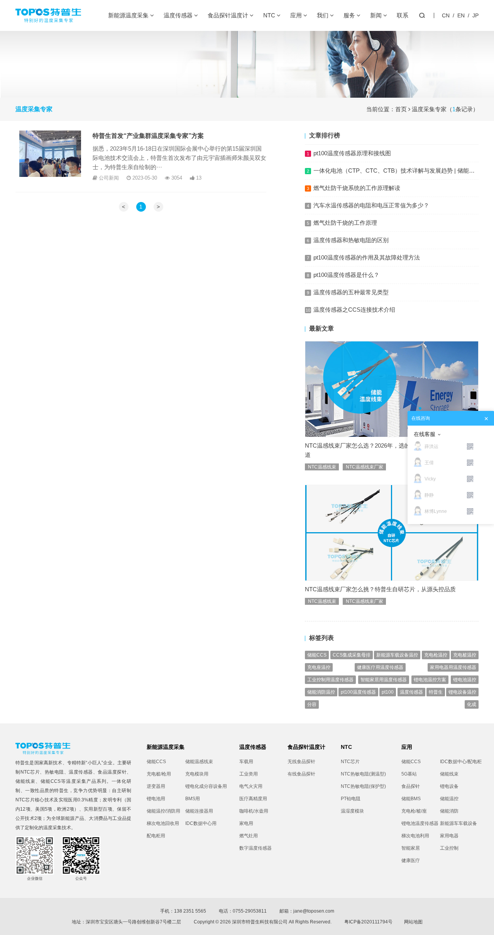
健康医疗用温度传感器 (380, 667)
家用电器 (449, 835)
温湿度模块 (352, 811)
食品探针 (410, 786)
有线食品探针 (301, 774)
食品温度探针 (112, 772)
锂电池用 (156, 798)
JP (475, 15)
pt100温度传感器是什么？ (346, 275)
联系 (402, 15)
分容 (311, 704)
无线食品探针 (301, 761)
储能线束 (25, 781)
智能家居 (410, 848)
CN (446, 15)
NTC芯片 (30, 772)
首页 (401, 109)
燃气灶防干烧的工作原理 (345, 222)
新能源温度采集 (129, 15)
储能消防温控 (321, 692)
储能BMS (411, 798)
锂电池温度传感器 (419, 823)
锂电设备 (449, 786)
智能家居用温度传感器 (383, 679)
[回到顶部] (484, 925)
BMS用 (192, 798)
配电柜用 (156, 835)
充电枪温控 (435, 655)
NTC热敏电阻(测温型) (363, 774)
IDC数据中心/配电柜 (459, 761)
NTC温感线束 (322, 467)
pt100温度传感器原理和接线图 (352, 153)
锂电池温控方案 (430, 679)
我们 (323, 15)
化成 (471, 704)
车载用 (246, 761)
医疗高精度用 (253, 798)
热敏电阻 (54, 772)
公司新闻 (109, 178)
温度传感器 (179, 15)
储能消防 (449, 811)
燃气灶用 (248, 835)
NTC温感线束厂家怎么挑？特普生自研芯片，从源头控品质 (380, 589)
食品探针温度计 (229, 15)
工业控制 (449, 848)
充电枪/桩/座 (414, 811)
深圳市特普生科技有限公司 (260, 922)
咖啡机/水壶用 (253, 811)
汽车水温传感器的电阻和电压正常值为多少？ (371, 205)
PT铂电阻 (350, 798)
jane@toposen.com (313, 911)
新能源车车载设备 (458, 823)
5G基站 (409, 774)
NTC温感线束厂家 (364, 467)
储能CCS (317, 655)
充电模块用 (196, 774)
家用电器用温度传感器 (453, 667)
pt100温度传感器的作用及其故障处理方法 (366, 257)
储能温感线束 (199, 761)
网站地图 (413, 922)
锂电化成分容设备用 (204, 786)
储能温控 (449, 798)
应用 (296, 15)
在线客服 (424, 434)
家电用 (246, 823)
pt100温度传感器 (358, 692)
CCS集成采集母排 (351, 655)
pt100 (388, 692)
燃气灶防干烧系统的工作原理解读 (356, 188)
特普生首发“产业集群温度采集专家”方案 (148, 135)
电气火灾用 (250, 786)
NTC (270, 15)
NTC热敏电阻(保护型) (363, 786)
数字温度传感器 (255, 848)
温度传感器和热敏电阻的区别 (351, 240)
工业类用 (248, 774)
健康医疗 (410, 860)
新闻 (376, 15)
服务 (350, 15)
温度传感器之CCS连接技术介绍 (354, 309)
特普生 (436, 692)
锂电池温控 (464, 679)
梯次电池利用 (415, 835)
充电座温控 (318, 667)
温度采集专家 (429, 109)
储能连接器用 (199, 811)
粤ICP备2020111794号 (368, 922)
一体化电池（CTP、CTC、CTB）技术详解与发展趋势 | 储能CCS (397, 170)
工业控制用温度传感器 (330, 679)
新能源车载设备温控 (397, 655)
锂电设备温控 (462, 692)
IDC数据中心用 (201, 823)
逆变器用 (156, 786)
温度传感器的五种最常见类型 (351, 292)
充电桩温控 (464, 655)
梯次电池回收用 (163, 823)
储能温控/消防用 (163, 811)
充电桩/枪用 (159, 774)
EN (461, 15)
